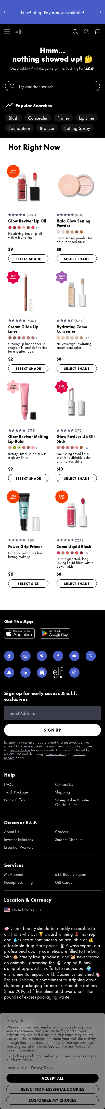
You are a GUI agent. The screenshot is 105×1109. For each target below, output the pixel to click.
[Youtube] (74, 656)
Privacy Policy (56, 753)
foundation (19, 128)
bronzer (47, 128)
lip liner (87, 117)
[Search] (75, 32)
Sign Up (52, 730)
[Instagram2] (74, 672)
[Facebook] (58, 656)
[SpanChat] (9, 672)
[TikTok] (9, 656)
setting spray (77, 128)
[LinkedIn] (25, 672)
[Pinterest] (42, 656)
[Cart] (98, 32)
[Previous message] (5, 12)
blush (13, 117)
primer (63, 117)
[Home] (18, 31)
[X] (91, 656)
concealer (38, 117)
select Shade (28, 258)
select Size (28, 583)
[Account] (87, 32)
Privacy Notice (19, 749)
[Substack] (42, 672)
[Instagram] (25, 656)
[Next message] (100, 12)
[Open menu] (7, 32)
